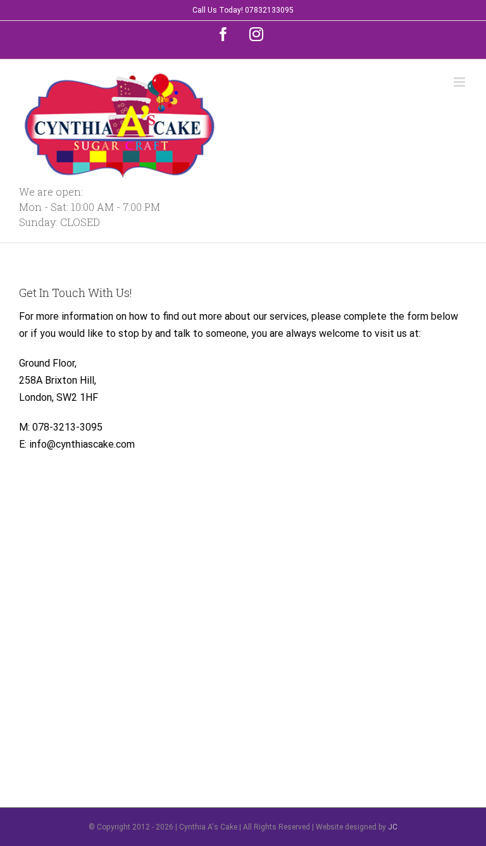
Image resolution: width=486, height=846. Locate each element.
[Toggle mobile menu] (460, 82)
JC (392, 827)
